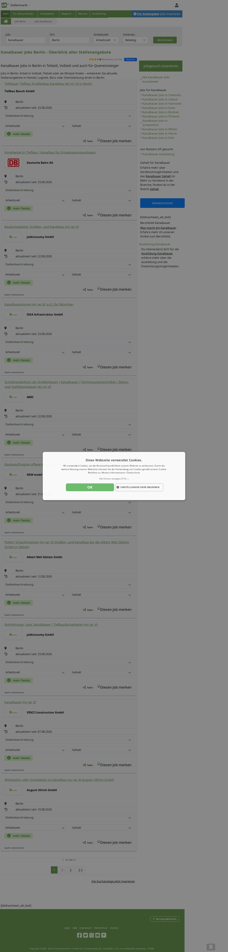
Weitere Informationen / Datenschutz (121, 472)
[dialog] (114, 476)
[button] (114, 478)
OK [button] (90, 487)
